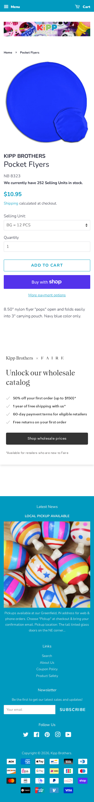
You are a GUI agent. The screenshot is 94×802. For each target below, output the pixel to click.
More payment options (47, 295)
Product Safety (47, 675)
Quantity (11, 237)
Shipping (11, 203)
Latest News (47, 506)
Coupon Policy (47, 669)
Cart (86, 7)
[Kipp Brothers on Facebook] (36, 735)
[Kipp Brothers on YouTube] (68, 735)
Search (47, 655)
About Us (47, 662)
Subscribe (73, 709)
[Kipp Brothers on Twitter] (26, 735)
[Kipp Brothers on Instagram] (57, 735)
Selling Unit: (15, 216)
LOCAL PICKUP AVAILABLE (47, 516)
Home (8, 53)
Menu (15, 7)
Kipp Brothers (61, 753)
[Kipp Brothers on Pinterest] (47, 735)
